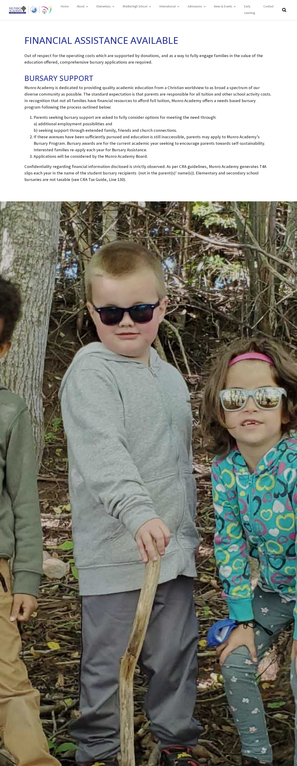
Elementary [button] (104, 6)
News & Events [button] (223, 6)
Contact (268, 6)
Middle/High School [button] (135, 6)
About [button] (81, 6)
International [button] (167, 6)
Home (64, 6)
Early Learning (249, 9)
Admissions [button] (195, 6)
